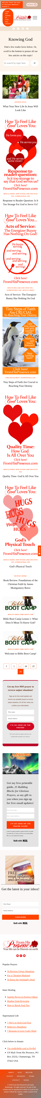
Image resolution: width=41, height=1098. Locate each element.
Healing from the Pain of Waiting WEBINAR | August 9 (11, 4)
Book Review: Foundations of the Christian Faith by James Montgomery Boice (20, 584)
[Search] (34, 63)
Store (31, 1076)
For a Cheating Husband (18, 975)
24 (26, 666)
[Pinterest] (22, 28)
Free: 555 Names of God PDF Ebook (8, 17)
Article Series (9, 194)
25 (33, 666)
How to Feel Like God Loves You (20, 288)
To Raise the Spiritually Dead (21, 979)
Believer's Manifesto (16, 1026)
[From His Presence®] (22, 18)
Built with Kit (21, 841)
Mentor (29, 1072)
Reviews (17, 576)
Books (24, 576)
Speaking (21, 1076)
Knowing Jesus (20, 102)
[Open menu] (34, 17)
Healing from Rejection (18, 1001)
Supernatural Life (22, 196)
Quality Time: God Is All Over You (20, 476)
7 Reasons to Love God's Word (21, 1031)
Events (10, 1076)
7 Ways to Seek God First (19, 1022)
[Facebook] (13, 28)
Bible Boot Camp (26, 614)
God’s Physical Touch (20, 566)
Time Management (12, 378)
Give (20, 1072)
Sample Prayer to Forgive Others (22, 997)
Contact (16, 1080)
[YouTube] (27, 28)
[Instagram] (18, 28)
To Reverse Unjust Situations (20, 971)
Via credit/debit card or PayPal (21, 1048)
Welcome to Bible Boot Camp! (20, 653)
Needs (26, 1080)
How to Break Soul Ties (18, 1005)
